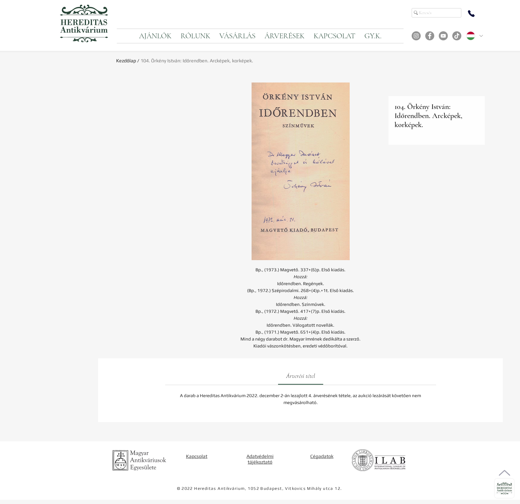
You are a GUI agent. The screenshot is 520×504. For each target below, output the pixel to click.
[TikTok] (456, 35)
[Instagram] (416, 35)
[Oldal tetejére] (504, 473)
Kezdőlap (126, 61)
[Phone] (471, 13)
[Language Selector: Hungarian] (474, 35)
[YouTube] (443, 35)
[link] (300, 376)
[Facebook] (429, 35)
